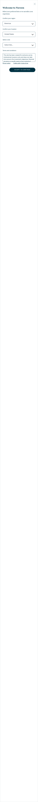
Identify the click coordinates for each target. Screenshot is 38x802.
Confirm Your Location (9, 29)
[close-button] (35, 4)
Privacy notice (6, 63)
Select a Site (6, 40)
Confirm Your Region (9, 18)
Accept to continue (22, 70)
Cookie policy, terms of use (20, 63)
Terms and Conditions (9, 51)
